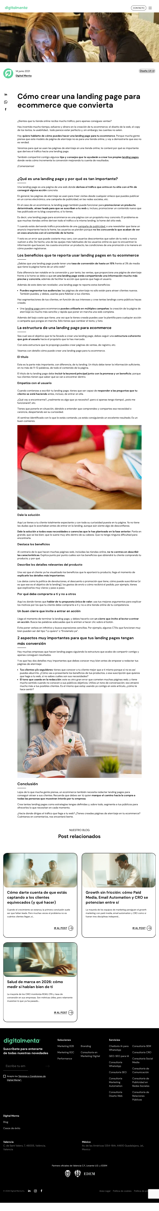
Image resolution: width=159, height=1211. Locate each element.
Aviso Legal (104, 1191)
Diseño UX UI (147, 70)
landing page (32, 308)
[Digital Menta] (16, 8)
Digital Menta (24, 75)
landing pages (130, 157)
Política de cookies (122, 1191)
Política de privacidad (145, 1191)
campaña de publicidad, (92, 226)
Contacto (138, 8)
